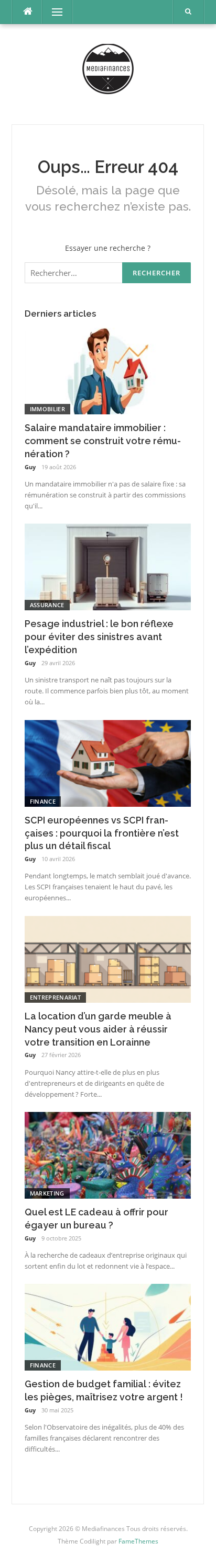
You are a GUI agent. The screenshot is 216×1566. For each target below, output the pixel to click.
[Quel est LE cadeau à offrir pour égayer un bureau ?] (108, 1154)
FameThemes (138, 1541)
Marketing (47, 1193)
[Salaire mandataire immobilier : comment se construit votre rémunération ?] (108, 370)
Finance (43, 801)
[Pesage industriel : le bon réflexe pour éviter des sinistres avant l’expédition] (108, 566)
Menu (52, 12)
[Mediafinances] (108, 73)
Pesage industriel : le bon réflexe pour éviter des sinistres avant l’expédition (99, 636)
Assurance (47, 605)
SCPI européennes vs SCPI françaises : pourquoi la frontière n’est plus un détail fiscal (102, 833)
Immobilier (47, 409)
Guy (30, 467)
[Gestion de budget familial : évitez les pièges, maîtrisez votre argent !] (108, 1326)
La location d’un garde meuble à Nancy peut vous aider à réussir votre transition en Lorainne (98, 1029)
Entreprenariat (55, 997)
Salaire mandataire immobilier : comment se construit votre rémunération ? (103, 440)
